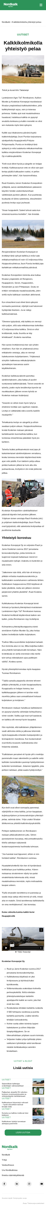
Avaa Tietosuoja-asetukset (33, 1203)
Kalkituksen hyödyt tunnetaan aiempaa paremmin (14, 1122)
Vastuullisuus (8, 1165)
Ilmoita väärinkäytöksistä (13, 1175)
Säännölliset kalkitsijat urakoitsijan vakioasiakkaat (13, 1085)
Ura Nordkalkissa (10, 1170)
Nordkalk (6, 22)
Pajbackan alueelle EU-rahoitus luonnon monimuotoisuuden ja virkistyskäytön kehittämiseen (14, 1094)
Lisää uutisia (23, 1132)
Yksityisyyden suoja (20, 1198)
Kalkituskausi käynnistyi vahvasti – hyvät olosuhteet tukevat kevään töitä (15, 1105)
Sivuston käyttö (7, 1198)
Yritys (4, 1160)
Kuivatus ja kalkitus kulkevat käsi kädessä (15, 1114)
